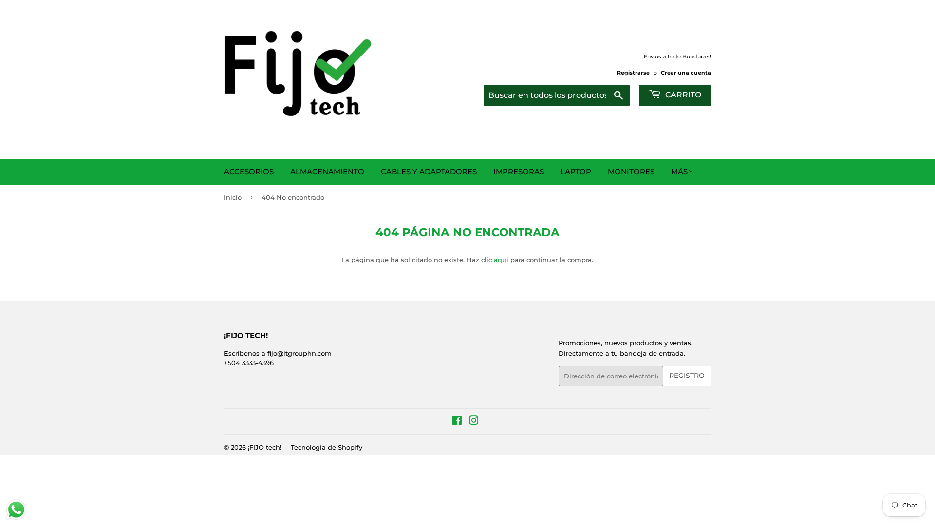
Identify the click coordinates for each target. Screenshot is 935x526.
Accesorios (249, 171)
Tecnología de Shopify (326, 447)
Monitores (631, 171)
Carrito (682, 94)
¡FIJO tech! (264, 447)
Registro (687, 375)
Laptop (576, 171)
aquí (501, 259)
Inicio (233, 197)
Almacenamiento (327, 171)
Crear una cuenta (686, 72)
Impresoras (518, 171)
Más (679, 171)
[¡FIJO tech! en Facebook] (457, 422)
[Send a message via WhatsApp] (16, 509)
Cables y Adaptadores (429, 171)
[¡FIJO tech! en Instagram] (474, 422)
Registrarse (633, 72)
